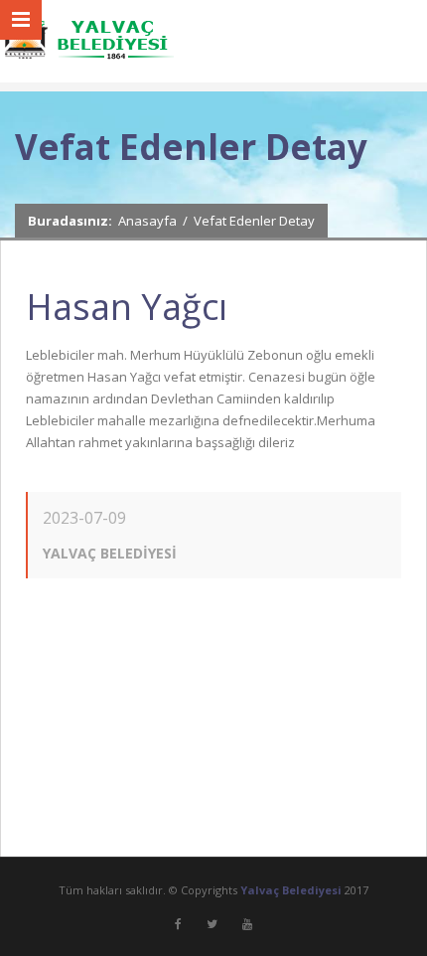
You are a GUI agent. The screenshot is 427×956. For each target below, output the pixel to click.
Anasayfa (147, 221)
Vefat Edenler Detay (254, 221)
